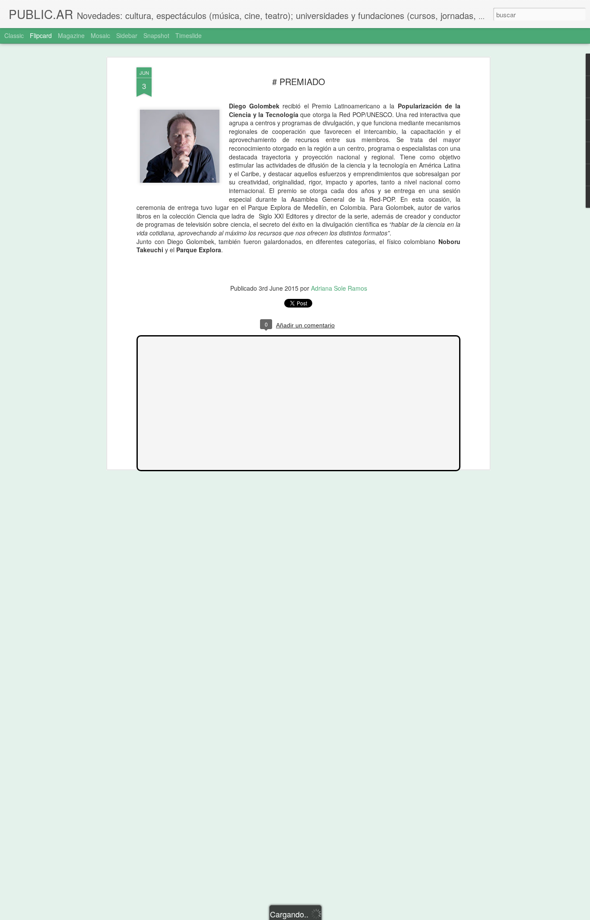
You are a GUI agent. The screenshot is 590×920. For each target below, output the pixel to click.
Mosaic (100, 35)
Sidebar (126, 35)
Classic (14, 35)
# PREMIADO (298, 81)
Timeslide (188, 35)
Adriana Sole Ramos (339, 288)
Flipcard (41, 35)
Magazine (71, 35)
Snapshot (156, 35)
